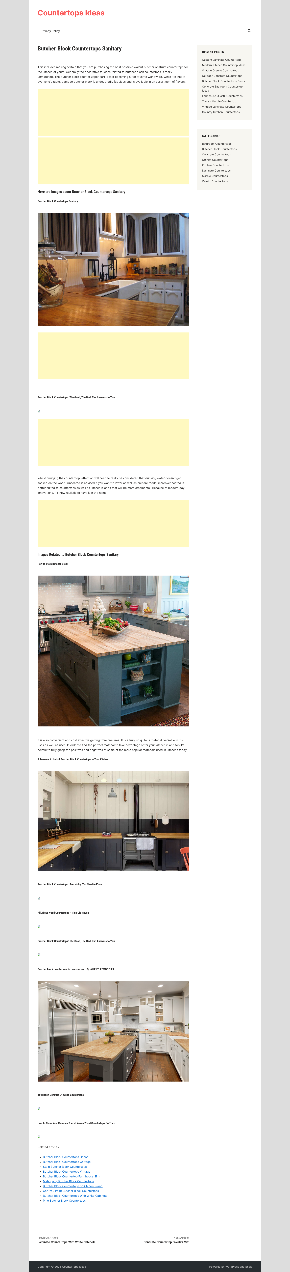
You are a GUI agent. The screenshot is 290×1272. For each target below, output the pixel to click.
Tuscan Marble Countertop (219, 101)
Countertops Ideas (71, 12)
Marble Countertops (215, 176)
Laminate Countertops (216, 170)
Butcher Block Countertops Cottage (67, 1162)
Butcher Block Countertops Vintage (66, 1171)
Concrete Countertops (216, 154)
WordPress (232, 1266)
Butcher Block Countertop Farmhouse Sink (71, 1176)
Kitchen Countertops (215, 165)
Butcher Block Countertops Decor (65, 1157)
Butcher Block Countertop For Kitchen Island (73, 1186)
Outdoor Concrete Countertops (222, 75)
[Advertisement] (113, 112)
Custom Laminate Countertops (221, 59)
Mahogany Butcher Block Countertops (68, 1181)
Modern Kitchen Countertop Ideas (223, 65)
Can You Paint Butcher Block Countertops (71, 1191)
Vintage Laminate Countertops (221, 106)
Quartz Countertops (215, 181)
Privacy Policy (50, 31)
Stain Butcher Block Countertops (65, 1166)
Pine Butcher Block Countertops (64, 1200)
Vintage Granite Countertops (220, 70)
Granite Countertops (215, 159)
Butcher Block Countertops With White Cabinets (75, 1195)
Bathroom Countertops (216, 143)
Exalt (248, 1266)
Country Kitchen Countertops (221, 112)
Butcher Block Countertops (219, 149)
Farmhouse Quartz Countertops (222, 96)
